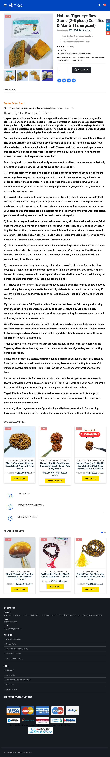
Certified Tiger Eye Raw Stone (69, 60)
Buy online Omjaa (97, 57)
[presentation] (7, 41)
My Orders (10, 685)
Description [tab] (9, 90)
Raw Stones (72, 54)
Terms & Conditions (13, 639)
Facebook (59, 80)
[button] (101, 532)
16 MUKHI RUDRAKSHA (13, 461)
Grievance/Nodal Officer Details (18, 680)
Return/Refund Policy (14, 658)
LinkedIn (69, 80)
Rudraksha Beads (27, 461)
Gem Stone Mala (49, 571)
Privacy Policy (11, 644)
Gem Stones (14, 571)
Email (74, 80)
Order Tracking (11, 689)
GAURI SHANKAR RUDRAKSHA (63, 461)
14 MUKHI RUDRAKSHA (84, 461)
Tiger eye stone (84, 54)
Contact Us (10, 675)
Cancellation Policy (13, 654)
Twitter (64, 80)
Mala (85, 571)
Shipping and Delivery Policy (17, 649)
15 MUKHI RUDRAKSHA (46, 461)
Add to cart (83, 70)
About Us (9, 670)
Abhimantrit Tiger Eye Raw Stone (75, 57)
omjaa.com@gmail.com (13, 629)
